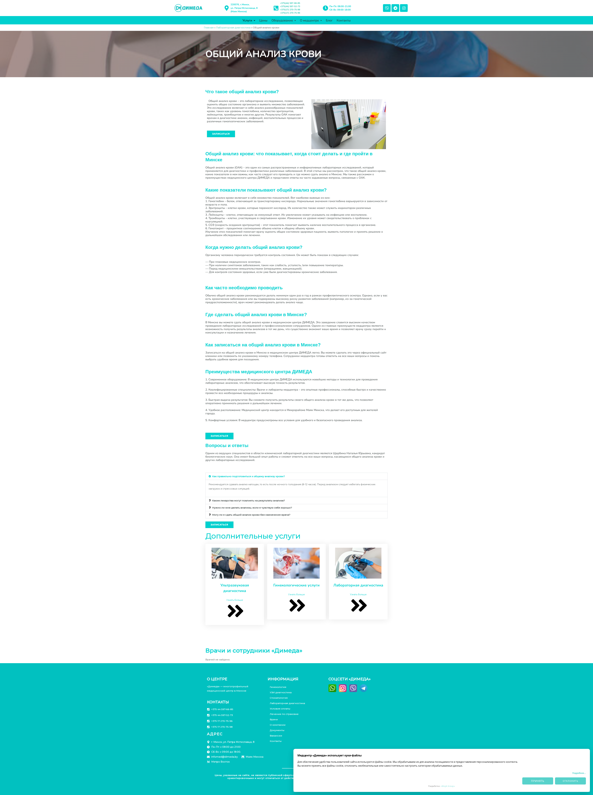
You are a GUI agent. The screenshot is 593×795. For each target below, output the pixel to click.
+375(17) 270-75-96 (290, 12)
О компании (278, 724)
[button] (296, 476)
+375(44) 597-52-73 (290, 6)
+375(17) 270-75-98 (290, 9)
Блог (329, 20)
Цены (263, 20)
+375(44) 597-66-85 (290, 3)
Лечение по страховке (284, 714)
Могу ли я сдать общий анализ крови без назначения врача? (251, 514)
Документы (277, 730)
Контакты (344, 20)
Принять (537, 781)
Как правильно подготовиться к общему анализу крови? (248, 476)
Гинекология (278, 687)
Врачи (274, 719)
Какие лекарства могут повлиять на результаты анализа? (248, 500)
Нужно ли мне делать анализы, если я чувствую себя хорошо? (252, 507)
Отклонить (570, 780)
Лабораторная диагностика (287, 703)
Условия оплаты (280, 708)
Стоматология (279, 697)
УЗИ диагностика (281, 692)
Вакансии (276, 735)
